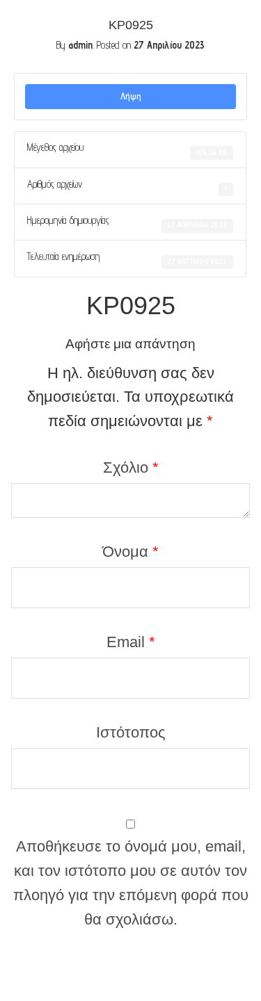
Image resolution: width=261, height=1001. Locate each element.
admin (80, 45)
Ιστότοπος (131, 732)
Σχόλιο (131, 467)
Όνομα (130, 551)
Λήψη (130, 95)
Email (130, 642)
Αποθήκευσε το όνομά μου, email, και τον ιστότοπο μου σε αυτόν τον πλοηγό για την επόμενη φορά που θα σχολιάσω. (130, 882)
